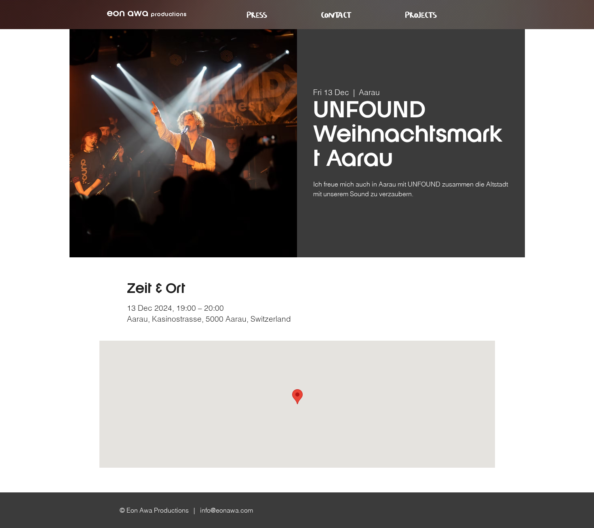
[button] (421, 15)
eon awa (127, 14)
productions (168, 14)
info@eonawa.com (226, 510)
